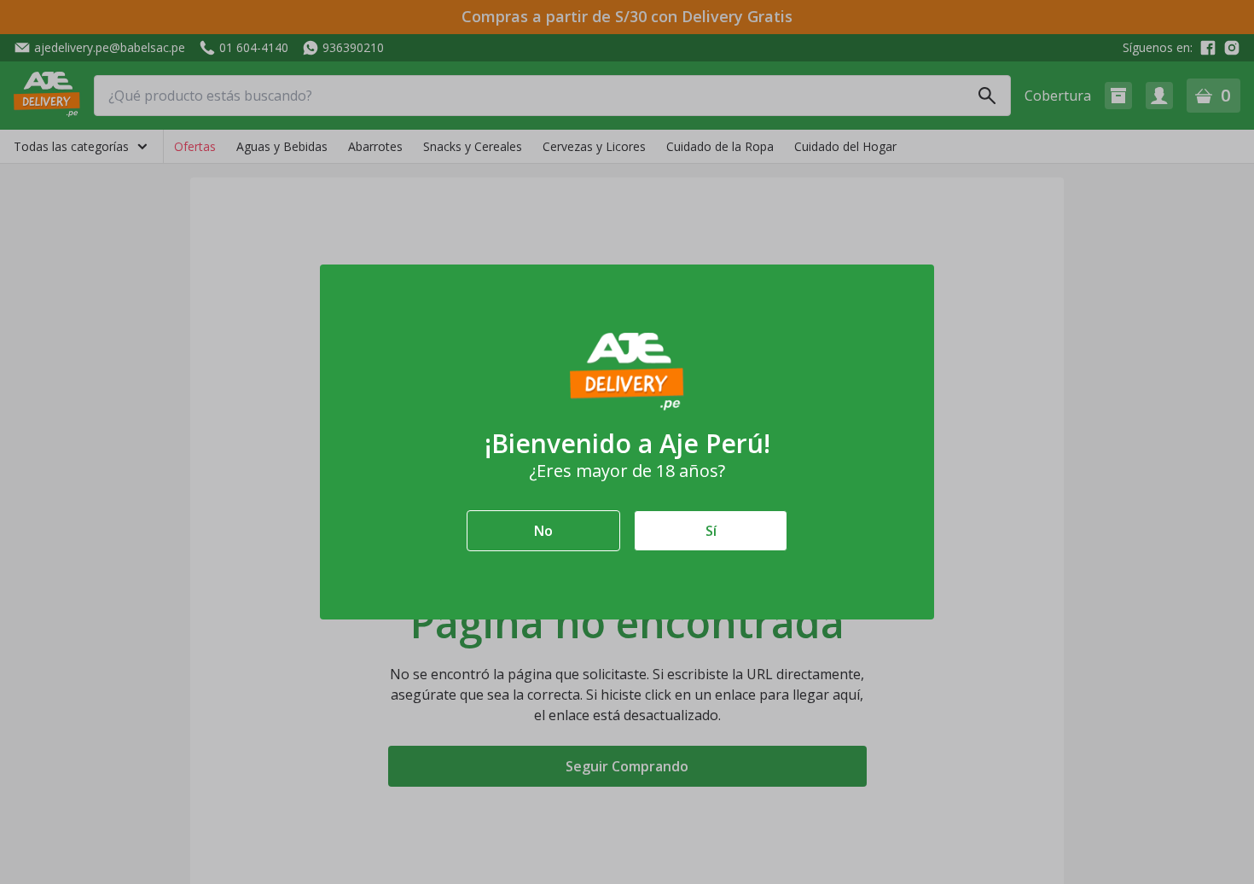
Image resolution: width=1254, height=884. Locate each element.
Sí (711, 530)
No (543, 530)
